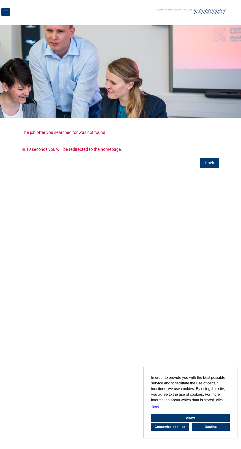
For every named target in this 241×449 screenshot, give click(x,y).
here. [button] (156, 406)
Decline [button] (211, 427)
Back (209, 163)
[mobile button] (5, 12)
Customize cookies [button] (170, 427)
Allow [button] (190, 418)
